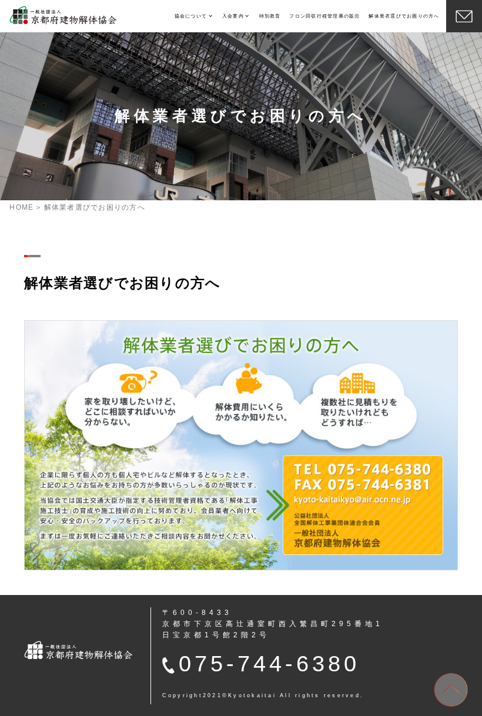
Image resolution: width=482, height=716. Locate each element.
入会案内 (233, 16)
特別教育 (270, 16)
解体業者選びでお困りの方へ (404, 16)
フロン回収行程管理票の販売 (324, 16)
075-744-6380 (269, 663)
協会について (191, 16)
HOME (21, 207)
